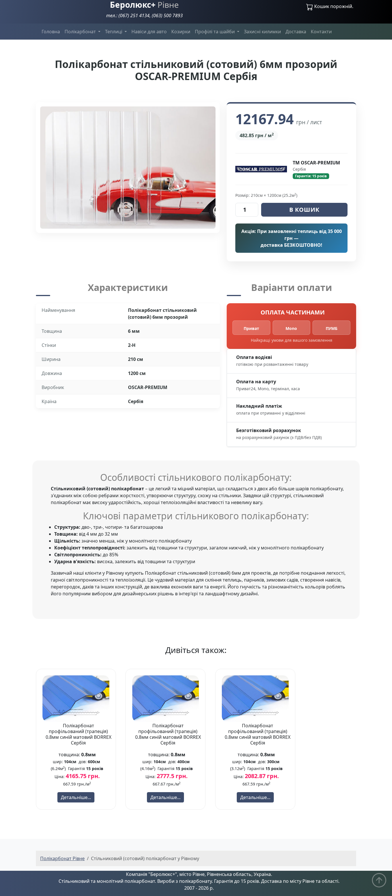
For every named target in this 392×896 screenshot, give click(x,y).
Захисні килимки (262, 31)
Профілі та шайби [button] (215, 31)
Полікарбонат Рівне (62, 858)
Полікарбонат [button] (81, 31)
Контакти (321, 31)
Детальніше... (76, 797)
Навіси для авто (149, 31)
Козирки (180, 31)
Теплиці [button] (114, 31)
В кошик (304, 209)
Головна (51, 31)
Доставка (296, 31)
